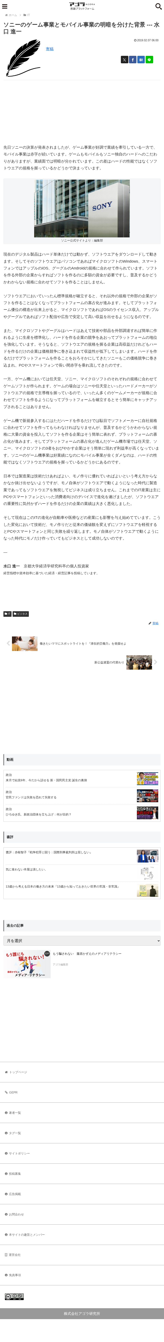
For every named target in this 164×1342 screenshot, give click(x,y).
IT (9, 613)
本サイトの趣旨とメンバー (27, 1234)
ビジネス (22, 613)
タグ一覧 (15, 1133)
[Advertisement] (82, 110)
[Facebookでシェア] (132, 59)
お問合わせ (16, 1214)
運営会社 (15, 1254)
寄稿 (50, 49)
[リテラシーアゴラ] (27, 964)
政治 (9, 775)
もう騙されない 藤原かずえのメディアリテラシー (87, 953)
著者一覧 (15, 1112)
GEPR (13, 1092)
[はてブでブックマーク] (141, 59)
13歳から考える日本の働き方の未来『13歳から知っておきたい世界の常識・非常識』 (63, 886)
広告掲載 (15, 1194)
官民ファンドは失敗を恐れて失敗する (31, 797)
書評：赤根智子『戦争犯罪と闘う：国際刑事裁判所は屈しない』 (49, 852)
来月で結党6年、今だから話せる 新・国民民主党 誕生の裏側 (46, 780)
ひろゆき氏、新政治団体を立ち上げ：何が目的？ (39, 814)
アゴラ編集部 (60, 964)
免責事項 (15, 1275)
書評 (10, 837)
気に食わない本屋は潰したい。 (27, 869)
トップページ (18, 1072)
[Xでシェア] (124, 59)
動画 (10, 759)
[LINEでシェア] (149, 59)
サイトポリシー (19, 1153)
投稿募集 (15, 1173)
